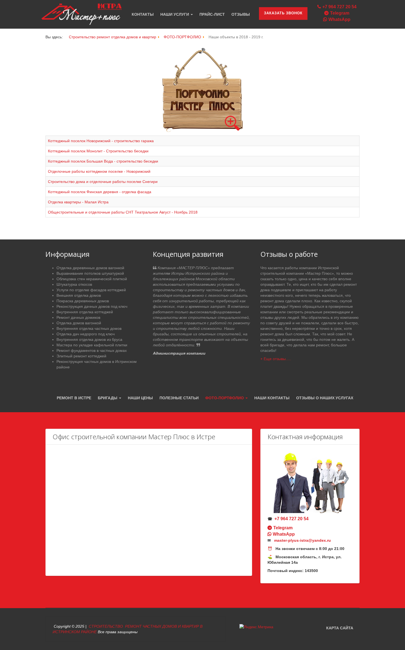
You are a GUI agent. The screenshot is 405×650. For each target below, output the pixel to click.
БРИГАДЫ (108, 398)
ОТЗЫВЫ (240, 14)
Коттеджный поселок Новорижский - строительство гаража (101, 141)
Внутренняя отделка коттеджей (84, 312)
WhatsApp (339, 19)
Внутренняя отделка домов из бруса (89, 339)
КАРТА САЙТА (339, 628)
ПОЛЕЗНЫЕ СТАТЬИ (179, 398)
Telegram (339, 13)
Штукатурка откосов (74, 284)
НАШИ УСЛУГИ (175, 14)
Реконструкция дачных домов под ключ (91, 306)
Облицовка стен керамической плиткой (91, 279)
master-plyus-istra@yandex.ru (302, 540)
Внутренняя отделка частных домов (88, 328)
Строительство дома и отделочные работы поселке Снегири (103, 181)
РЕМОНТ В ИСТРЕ (74, 398)
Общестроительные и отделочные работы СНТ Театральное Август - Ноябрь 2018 (123, 212)
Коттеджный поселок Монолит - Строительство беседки (98, 151)
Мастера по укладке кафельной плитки (91, 345)
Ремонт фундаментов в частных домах (91, 350)
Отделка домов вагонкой (78, 323)
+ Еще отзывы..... (275, 359)
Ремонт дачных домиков (78, 317)
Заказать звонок (283, 13)
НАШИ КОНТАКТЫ (272, 398)
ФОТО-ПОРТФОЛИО (225, 398)
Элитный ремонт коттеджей (81, 356)
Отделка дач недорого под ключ (85, 334)
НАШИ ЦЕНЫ (140, 398)
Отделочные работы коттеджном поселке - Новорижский (99, 171)
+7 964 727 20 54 (339, 6)
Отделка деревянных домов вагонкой (90, 268)
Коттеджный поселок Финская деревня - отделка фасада (99, 192)
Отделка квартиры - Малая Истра (78, 202)
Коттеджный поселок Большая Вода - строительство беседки (103, 161)
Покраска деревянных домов (82, 301)
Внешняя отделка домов (78, 295)
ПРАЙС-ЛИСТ (212, 14)
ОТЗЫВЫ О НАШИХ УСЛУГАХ (324, 398)
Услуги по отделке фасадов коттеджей (91, 290)
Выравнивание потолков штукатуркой (90, 273)
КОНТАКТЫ (143, 14)
